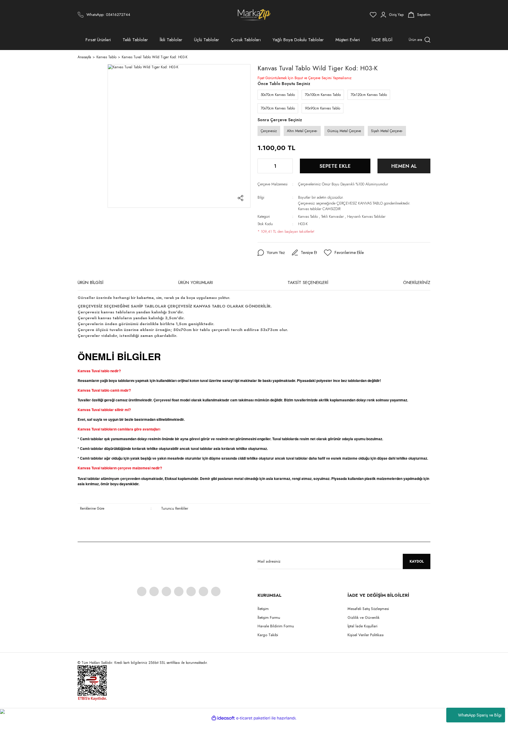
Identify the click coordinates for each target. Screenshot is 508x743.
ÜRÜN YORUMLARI (195, 282)
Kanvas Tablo (308, 216)
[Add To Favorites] (344, 253)
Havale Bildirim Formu (276, 626)
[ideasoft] (223, 718)
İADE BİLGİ (382, 39)
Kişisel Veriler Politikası (365, 635)
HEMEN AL (404, 165)
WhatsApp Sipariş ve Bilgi (480, 715)
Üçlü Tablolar (206, 39)
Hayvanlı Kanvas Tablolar (366, 216)
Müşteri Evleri (347, 39)
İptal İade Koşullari (362, 626)
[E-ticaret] (253, 718)
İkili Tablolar (171, 39)
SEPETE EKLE (335, 165)
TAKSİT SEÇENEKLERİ (308, 282)
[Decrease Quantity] (262, 166)
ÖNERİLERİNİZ (416, 282)
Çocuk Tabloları (246, 39)
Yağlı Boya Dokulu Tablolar (298, 39)
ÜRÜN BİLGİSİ (90, 282)
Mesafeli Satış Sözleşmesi (368, 608)
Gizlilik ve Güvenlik (363, 617)
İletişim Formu (269, 617)
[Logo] (254, 15)
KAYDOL (417, 561)
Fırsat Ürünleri (98, 39)
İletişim (263, 608)
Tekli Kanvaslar (332, 216)
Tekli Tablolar (135, 39)
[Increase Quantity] (288, 166)
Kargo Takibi (268, 635)
